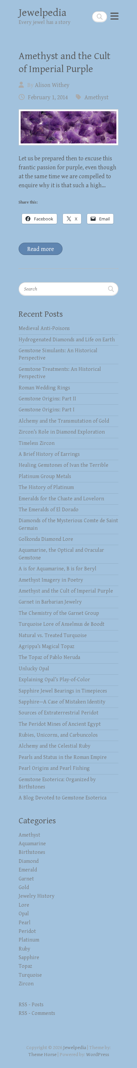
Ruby (24, 949)
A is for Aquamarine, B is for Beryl (57, 569)
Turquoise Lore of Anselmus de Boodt (61, 624)
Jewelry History (37, 896)
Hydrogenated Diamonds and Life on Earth (67, 340)
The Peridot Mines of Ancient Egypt (60, 724)
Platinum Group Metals (45, 476)
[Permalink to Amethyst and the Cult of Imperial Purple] (68, 127)
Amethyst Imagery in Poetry (51, 580)
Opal (24, 914)
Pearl (25, 923)
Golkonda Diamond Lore (46, 539)
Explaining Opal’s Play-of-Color (54, 680)
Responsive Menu (114, 16)
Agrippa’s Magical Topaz (46, 646)
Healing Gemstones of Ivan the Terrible (63, 465)
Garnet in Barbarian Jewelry (50, 602)
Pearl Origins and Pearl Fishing (54, 768)
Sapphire (29, 957)
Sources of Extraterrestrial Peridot (58, 713)
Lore (24, 905)
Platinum (29, 940)
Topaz (25, 966)
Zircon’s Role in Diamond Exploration (62, 432)
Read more (40, 249)
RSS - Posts (31, 1005)
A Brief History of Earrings (49, 454)
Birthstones (32, 852)
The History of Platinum (46, 487)
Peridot (27, 931)
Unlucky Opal (34, 669)
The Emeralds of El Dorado (48, 510)
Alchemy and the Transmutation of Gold (64, 421)
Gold (24, 887)
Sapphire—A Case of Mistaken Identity (62, 702)
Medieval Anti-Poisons (44, 328)
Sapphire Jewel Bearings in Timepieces (63, 691)
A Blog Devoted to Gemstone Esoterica (62, 798)
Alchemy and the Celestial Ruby (54, 746)
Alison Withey (52, 85)
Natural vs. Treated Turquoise (53, 635)
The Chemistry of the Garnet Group (59, 613)
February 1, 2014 (48, 97)
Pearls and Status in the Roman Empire (63, 757)
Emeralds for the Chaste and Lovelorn (61, 499)
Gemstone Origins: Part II (47, 399)
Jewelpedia (43, 13)
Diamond (29, 861)
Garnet (26, 879)
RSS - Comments (37, 1013)
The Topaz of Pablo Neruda (49, 657)
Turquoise (30, 975)
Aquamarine (32, 844)
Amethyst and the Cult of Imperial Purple (66, 591)
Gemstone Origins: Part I (46, 410)
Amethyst (96, 97)
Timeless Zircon (37, 443)
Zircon (26, 984)
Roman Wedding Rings (44, 388)
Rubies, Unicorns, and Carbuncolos (58, 735)
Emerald (28, 870)
